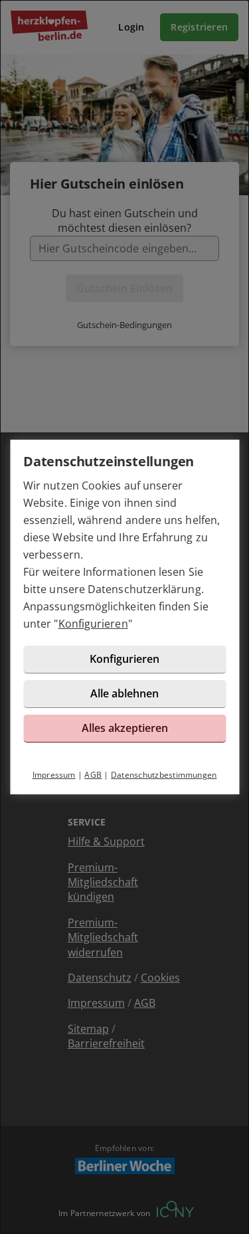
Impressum (54, 774)
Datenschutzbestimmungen (164, 774)
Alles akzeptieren (125, 728)
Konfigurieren (93, 623)
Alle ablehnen (124, 693)
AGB (93, 774)
